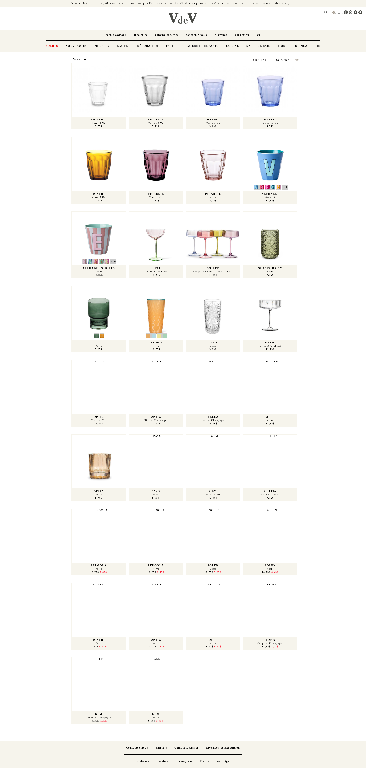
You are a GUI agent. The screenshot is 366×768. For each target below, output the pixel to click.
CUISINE (232, 46)
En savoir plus (271, 3)
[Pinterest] (356, 13)
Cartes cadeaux (116, 35)
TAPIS (170, 46)
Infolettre (141, 35)
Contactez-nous (196, 35)
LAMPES (123, 46)
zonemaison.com (166, 35)
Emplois (161, 747)
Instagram (185, 761)
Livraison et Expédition (223, 747)
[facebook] (346, 13)
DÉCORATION (147, 46)
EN (258, 35)
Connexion (242, 35)
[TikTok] (360, 13)
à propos (221, 35)
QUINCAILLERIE (307, 46)
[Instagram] (351, 13)
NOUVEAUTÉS (76, 46)
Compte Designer (186, 747)
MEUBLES (102, 46)
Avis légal (224, 761)
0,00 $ (339, 13)
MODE (282, 46)
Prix (296, 60)
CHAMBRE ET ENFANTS (200, 46)
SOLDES (52, 46)
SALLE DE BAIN (258, 46)
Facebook (163, 761)
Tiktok (204, 761)
